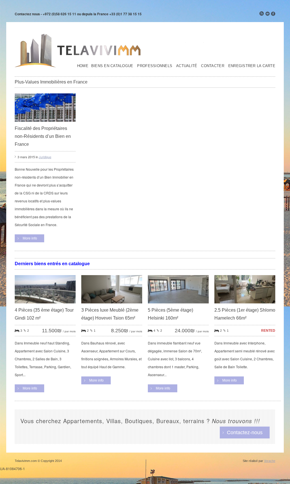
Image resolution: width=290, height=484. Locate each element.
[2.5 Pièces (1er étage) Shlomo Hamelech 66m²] (244, 304)
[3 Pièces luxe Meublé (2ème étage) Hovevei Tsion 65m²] (111, 304)
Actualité (186, 66)
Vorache (269, 460)
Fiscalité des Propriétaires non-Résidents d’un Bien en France (43, 136)
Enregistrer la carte (251, 66)
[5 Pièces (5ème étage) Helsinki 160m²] (178, 304)
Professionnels (154, 66)
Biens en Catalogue (112, 66)
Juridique (45, 157)
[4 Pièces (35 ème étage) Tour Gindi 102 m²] (45, 304)
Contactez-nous (245, 432)
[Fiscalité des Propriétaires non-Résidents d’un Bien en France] (45, 123)
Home (82, 66)
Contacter (212, 66)
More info (30, 238)
